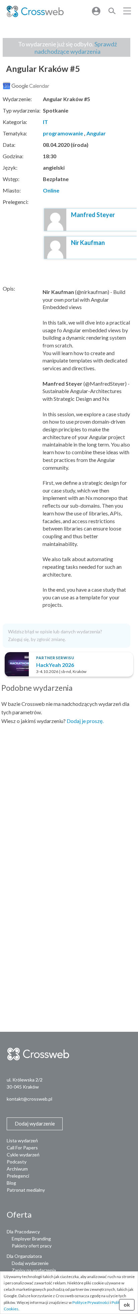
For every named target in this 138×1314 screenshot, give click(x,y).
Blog (11, 1183)
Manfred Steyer (93, 214)
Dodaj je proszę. (85, 721)
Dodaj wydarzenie (30, 1263)
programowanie (63, 133)
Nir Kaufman (88, 242)
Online (51, 190)
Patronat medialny (26, 1190)
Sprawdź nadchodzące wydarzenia (75, 47)
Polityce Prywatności (90, 1302)
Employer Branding (31, 1238)
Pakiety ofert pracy (32, 1245)
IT (45, 122)
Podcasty (16, 1161)
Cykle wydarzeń (23, 1154)
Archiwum (17, 1169)
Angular (96, 133)
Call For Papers (22, 1147)
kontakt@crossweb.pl (29, 1099)
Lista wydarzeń (22, 1140)
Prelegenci (18, 1176)
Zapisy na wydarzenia (34, 1270)
